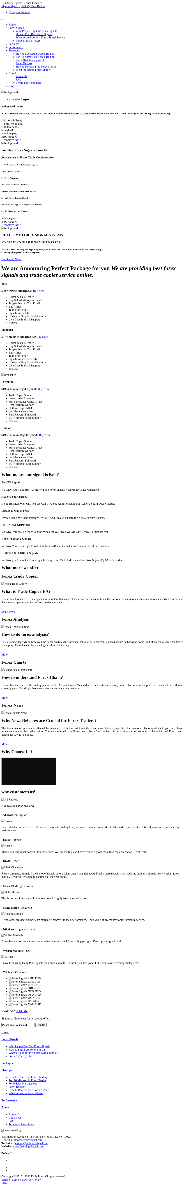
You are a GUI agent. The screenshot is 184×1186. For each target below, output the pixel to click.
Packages (14, 43)
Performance (16, 47)
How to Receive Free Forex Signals (36, 66)
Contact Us (15, 1117)
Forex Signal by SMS (28, 40)
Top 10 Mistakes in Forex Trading (35, 56)
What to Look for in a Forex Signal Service (40, 37)
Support (25, 12)
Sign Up (15, 6)
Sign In (5, 6)
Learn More (8, 611)
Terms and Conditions (28, 82)
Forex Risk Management (30, 60)
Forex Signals (16, 27)
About (12, 73)
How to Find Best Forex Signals (34, 34)
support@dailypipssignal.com (31, 1143)
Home (12, 24)
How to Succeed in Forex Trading (35, 53)
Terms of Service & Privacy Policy (21, 1179)
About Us (21, 76)
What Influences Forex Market (33, 69)
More (4, 654)
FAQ (19, 79)
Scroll (4, 1182)
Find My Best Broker (33, 6)
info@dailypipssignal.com (27, 1139)
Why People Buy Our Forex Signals (36, 31)
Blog (11, 85)
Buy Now (38, 290)
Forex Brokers (24, 63)
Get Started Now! (11, 139)
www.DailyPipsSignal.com (28, 1146)
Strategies (14, 50)
